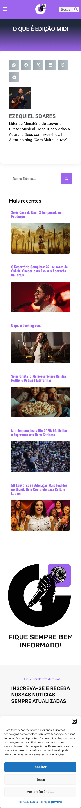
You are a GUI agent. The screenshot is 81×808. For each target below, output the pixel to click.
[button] (74, 721)
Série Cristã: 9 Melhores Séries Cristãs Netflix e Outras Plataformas (38, 378)
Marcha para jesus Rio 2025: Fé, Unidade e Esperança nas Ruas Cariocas (40, 432)
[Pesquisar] (76, 9)
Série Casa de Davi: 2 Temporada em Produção (37, 214)
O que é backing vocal (26, 325)
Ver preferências (40, 792)
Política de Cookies (28, 802)
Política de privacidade (51, 802)
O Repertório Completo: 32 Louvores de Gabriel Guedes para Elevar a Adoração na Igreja (39, 271)
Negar (40, 779)
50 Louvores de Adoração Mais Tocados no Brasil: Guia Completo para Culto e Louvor (39, 489)
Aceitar (40, 767)
